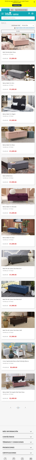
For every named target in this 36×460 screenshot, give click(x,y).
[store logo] (12, 14)
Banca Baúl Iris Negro (9, 114)
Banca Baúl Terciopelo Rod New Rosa (13, 392)
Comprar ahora (16, 5)
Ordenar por (15, 25)
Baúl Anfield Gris (7, 176)
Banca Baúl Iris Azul (8, 237)
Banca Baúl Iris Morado (9, 207)
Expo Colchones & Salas (21, 10)
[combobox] (18, 18)
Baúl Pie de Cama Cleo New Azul (12, 299)
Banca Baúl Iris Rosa (9, 145)
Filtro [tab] (18, 31)
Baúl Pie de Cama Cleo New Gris (12, 268)
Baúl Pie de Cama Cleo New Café (12, 330)
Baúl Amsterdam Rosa (9, 52)
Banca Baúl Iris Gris (8, 83)
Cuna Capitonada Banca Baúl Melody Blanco (16, 361)
